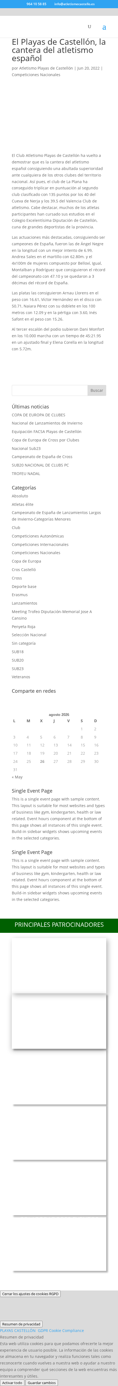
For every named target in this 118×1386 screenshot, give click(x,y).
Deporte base (24, 586)
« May (17, 776)
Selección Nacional (29, 634)
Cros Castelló (24, 569)
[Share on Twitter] (33, 358)
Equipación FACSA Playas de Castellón (47, 431)
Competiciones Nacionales (36, 74)
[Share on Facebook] (18, 358)
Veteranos (21, 676)
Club (16, 527)
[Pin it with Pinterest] (62, 358)
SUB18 (18, 651)
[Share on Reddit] (47, 358)
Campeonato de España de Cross (42, 456)
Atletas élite (22, 504)
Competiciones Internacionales (40, 544)
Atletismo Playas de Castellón (46, 68)
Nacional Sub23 (26, 448)
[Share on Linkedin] (76, 358)
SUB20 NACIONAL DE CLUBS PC (40, 465)
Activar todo (12, 1382)
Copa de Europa (26, 561)
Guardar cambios (42, 1382)
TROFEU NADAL (26, 473)
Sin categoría (24, 643)
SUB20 (18, 660)
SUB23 (18, 668)
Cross (17, 578)
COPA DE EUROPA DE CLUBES (38, 414)
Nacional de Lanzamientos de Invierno (47, 423)
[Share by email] (91, 358)
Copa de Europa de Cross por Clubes (45, 440)
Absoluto (20, 495)
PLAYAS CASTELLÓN (42, 1330)
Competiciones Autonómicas (38, 536)
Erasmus (20, 594)
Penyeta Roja (23, 626)
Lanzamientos (24, 603)
